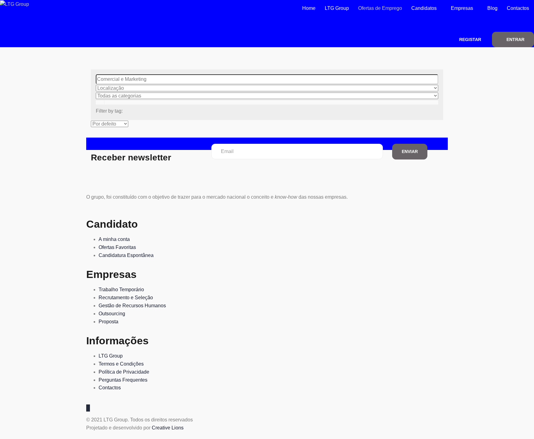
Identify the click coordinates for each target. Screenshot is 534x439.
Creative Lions (168, 427)
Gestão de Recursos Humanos (132, 305)
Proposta (108, 321)
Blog (492, 8)
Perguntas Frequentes (123, 380)
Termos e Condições (121, 364)
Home (309, 8)
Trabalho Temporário (121, 289)
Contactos (518, 8)
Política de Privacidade (124, 372)
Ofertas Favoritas (117, 247)
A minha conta (114, 239)
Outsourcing (112, 313)
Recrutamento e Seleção (126, 297)
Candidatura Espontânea (126, 255)
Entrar (515, 39)
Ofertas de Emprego (380, 8)
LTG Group (337, 8)
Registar (470, 39)
